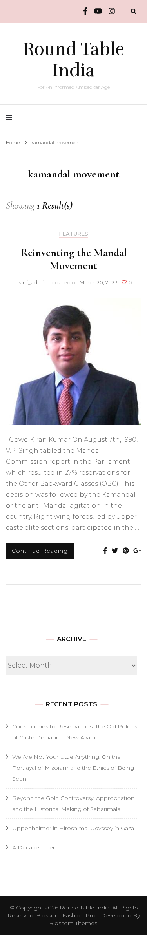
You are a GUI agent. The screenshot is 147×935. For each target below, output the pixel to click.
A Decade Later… (35, 847)
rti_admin (35, 282)
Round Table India (73, 59)
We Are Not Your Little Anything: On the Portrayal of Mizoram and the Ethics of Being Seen (73, 767)
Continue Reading (40, 550)
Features (73, 234)
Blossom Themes (73, 923)
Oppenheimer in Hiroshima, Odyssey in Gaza (73, 828)
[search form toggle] (133, 11)
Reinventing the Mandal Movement (74, 259)
